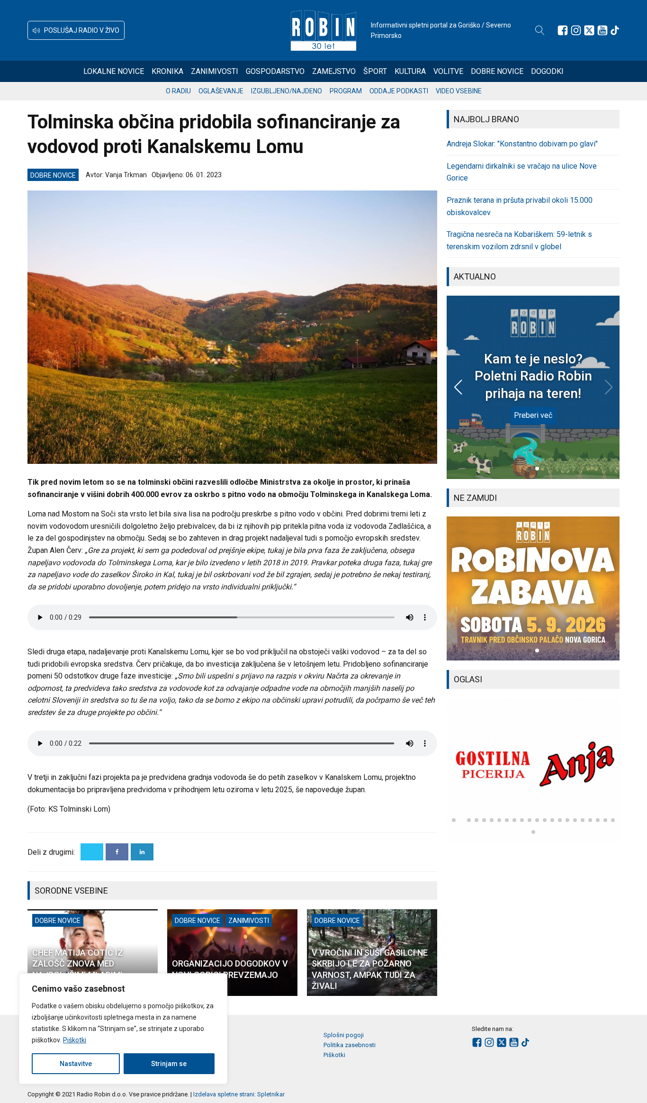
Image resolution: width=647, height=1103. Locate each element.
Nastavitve (76, 1063)
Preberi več (533, 415)
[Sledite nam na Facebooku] (562, 30)
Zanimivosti (214, 71)
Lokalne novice (113, 71)
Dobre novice (497, 71)
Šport (375, 71)
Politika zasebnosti (350, 1045)
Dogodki (547, 71)
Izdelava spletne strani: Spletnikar (239, 1094)
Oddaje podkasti (398, 91)
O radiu (178, 91)
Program (346, 91)
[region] (123, 1028)
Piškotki (74, 1040)
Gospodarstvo (275, 71)
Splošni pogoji (344, 1035)
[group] (533, 588)
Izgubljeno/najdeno (286, 91)
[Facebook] (117, 851)
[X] (92, 851)
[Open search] (540, 30)
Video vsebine (459, 91)
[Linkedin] (142, 851)
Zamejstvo (334, 71)
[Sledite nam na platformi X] (589, 30)
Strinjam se (169, 1063)
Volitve (448, 71)
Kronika (167, 71)
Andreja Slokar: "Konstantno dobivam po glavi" (522, 143)
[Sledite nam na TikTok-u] (615, 30)
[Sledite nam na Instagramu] (576, 30)
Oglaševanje (220, 91)
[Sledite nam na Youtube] (602, 30)
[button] (76, 30)
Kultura (410, 71)
